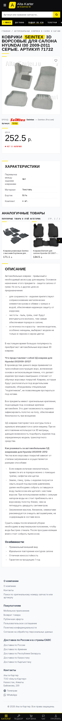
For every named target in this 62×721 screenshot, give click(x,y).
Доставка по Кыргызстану (17, 662)
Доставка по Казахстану (17, 657)
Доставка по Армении (15, 649)
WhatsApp (12, 695)
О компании (10, 586)
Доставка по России (14, 645)
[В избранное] (56, 61)
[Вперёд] (59, 240)
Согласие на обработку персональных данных (28, 631)
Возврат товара (12, 615)
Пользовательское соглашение (20, 623)
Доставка (19, 22)
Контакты (9, 590)
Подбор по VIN (35, 22)
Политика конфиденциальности (20, 627)
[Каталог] (5, 5)
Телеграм (52, 22)
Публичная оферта (13, 619)
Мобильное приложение (16, 610)
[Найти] (56, 15)
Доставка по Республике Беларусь (22, 653)
